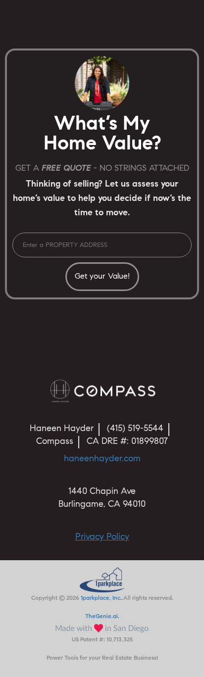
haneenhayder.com (102, 459)
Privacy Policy (102, 537)
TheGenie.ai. (102, 617)
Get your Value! (102, 277)
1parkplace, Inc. (101, 598)
